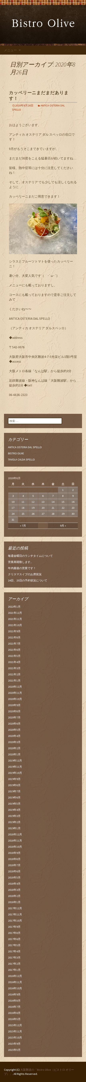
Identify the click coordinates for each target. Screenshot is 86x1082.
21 (53, 508)
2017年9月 (14, 927)
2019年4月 (14, 810)
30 (73, 513)
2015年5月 (14, 1050)
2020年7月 (14, 717)
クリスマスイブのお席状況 (25, 574)
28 (53, 513)
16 (73, 502)
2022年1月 (14, 606)
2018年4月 (14, 883)
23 (73, 508)
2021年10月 (15, 625)
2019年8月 (14, 785)
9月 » (63, 525)
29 (63, 513)
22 (63, 508)
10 (13, 502)
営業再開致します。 (20, 562)
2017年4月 (14, 951)
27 (43, 513)
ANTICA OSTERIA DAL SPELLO (25, 447)
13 (43, 502)
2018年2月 (14, 896)
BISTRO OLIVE (16, 453)
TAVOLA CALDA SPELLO (21, 459)
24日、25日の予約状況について (27, 580)
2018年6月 (14, 871)
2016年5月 (14, 1019)
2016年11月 (15, 982)
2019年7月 (14, 791)
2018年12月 (15, 834)
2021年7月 (14, 643)
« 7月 (23, 525)
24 (13, 513)
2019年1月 (14, 828)
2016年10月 (15, 988)
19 (33, 508)
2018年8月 (14, 859)
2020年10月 (15, 699)
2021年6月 (14, 650)
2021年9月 (14, 631)
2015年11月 (15, 1031)
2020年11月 (15, 693)
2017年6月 (14, 939)
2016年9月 (14, 994)
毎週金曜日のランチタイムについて (30, 556)
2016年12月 (15, 976)
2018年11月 (15, 840)
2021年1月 (14, 680)
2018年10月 (15, 846)
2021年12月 (15, 613)
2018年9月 (14, 853)
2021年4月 (14, 662)
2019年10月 (15, 773)
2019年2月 (14, 822)
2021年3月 (14, 668)
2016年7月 (14, 1007)
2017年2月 (14, 963)
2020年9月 (14, 705)
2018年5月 (14, 877)
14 (53, 502)
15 (63, 502)
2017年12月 (15, 908)
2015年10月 (15, 1037)
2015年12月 (15, 1025)
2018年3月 (14, 890)
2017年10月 (15, 920)
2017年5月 (14, 945)
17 (13, 508)
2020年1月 (14, 754)
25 (23, 513)
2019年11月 (15, 766)
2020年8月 (14, 711)
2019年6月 (14, 797)
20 (43, 508)
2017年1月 (14, 970)
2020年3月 (14, 742)
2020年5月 (14, 730)
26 (33, 513)
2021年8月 (14, 637)
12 (33, 502)
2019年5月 (14, 803)
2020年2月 (14, 748)
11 (23, 502)
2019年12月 (15, 760)
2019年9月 (14, 779)
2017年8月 (14, 933)
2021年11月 (15, 619)
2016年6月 (14, 1013)
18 (23, 508)
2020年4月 (14, 736)
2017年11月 (15, 914)
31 (13, 519)
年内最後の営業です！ (22, 568)
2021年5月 (14, 656)
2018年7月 (14, 865)
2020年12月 (15, 686)
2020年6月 (14, 723)
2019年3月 (14, 816)
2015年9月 (14, 1043)
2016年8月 (14, 1000)
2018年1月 (14, 902)
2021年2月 (14, 674)
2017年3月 (14, 957)
